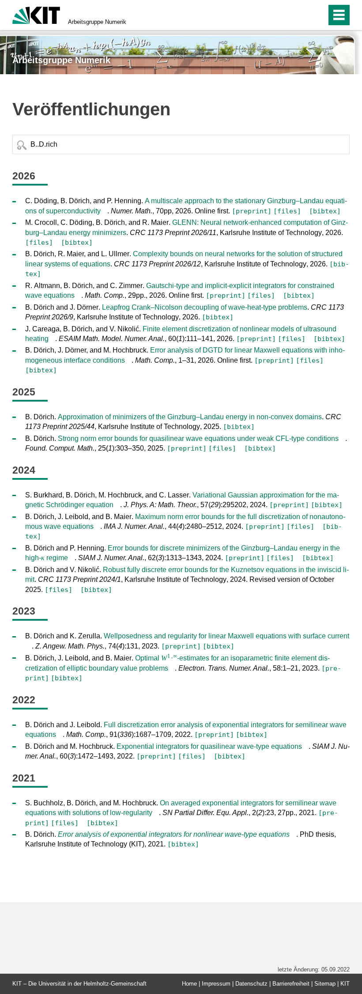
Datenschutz (251, 983)
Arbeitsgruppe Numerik (97, 22)
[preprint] (252, 211)
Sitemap (325, 983)
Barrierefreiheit (290, 983)
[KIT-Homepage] (36, 14)
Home (189, 983)
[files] (287, 211)
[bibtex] (325, 211)
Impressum (216, 983)
